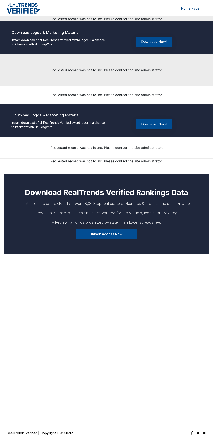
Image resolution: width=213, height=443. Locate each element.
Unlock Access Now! (106, 234)
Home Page (190, 8)
